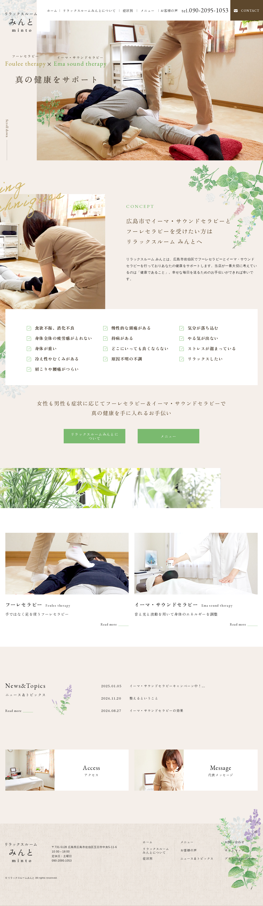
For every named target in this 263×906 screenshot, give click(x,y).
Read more (109, 624)
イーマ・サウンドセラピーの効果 (156, 710)
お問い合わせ (235, 842)
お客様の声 (169, 10)
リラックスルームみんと (21, 878)
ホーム (52, 10)
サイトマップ (235, 850)
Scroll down (7, 128)
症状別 (128, 10)
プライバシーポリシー (241, 858)
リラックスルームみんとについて (89, 10)
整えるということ (143, 698)
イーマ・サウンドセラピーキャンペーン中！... (167, 685)
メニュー (148, 10)
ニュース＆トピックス (196, 858)
